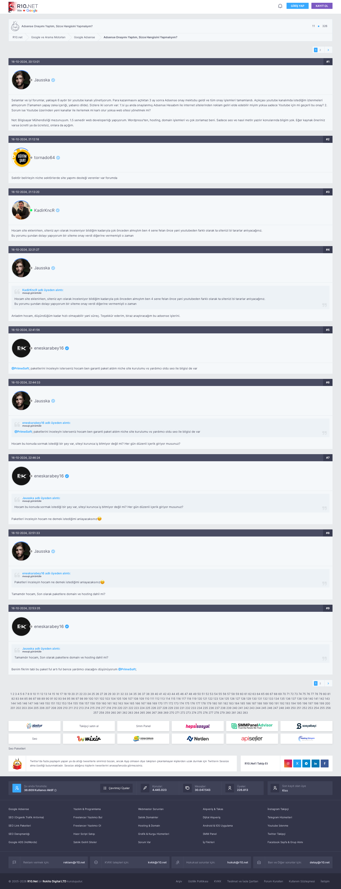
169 (154, 703)
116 (178, 698)
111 (152, 698)
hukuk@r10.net (237, 862)
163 (120, 703)
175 (187, 703)
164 (126, 703)
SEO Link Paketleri (19, 825)
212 (76, 708)
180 (214, 703)
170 (160, 703)
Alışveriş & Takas (213, 809)
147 (30, 703)
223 (136, 708)
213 (81, 708)
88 (39, 698)
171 (165, 703)
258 (101, 712)
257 (95, 712)
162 (114, 703)
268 (160, 712)
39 (152, 694)
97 (77, 698)
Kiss (285, 790)
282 (239, 712)
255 (322, 708)
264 (136, 712)
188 (259, 703)
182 (225, 703)
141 (316, 698)
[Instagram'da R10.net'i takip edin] (288, 763)
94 (64, 698)
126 (232, 698)
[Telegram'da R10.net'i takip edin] (306, 763)
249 (287, 708)
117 (184, 698)
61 (245, 694)
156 (81, 703)
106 (124, 698)
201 (12, 708)
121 (205, 698)
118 (189, 698)
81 (329, 694)
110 (147, 698)
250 (293, 708)
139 (305, 698)
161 (109, 703)
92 (55, 698)
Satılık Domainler (148, 817)
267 (154, 712)
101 (96, 698)
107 (130, 698)
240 (234, 708)
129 (248, 698)
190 (271, 703)
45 (177, 694)
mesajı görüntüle (31, 292)
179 (209, 703)
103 (107, 698)
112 (157, 698)
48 (190, 694)
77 (312, 694)
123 (215, 698)
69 (280, 694)
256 (328, 708)
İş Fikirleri (209, 842)
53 (211, 694)
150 (47, 703)
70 (284, 694)
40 (156, 694)
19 (69, 694)
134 (276, 698)
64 (258, 694)
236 (211, 708)
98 (81, 698)
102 (101, 698)
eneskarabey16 (49, 348)
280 (228, 712)
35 (135, 694)
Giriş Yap (297, 5)
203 (24, 708)
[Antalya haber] (143, 739)
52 (207, 694)
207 (47, 708)
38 (148, 694)
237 (217, 708)
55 (220, 694)
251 (299, 708)
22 (80, 694)
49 (195, 694)
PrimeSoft (21, 368)
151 (53, 703)
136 (288, 698)
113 (162, 698)
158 (92, 703)
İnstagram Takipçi (278, 809)
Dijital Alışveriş (211, 817)
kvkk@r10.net (157, 862)
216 (98, 708)
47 (186, 694)
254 (316, 708)
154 (69, 703)
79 (320, 694)
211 (70, 708)
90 (47, 698)
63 (254, 694)
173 (176, 703)
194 (293, 703)
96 (73, 698)
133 (270, 698)
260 (113, 712)
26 (97, 694)
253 (310, 708)
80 (325, 694)
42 (164, 694)
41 (160, 694)
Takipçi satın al (88, 726)
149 (41, 703)
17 (61, 694)
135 (282, 698)
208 (53, 708)
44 (173, 694)
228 (164, 708)
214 (86, 708)
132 (265, 698)
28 (105, 694)
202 (18, 708)
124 (221, 698)
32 (122, 694)
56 (224, 694)
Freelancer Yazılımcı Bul (87, 817)
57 (228, 694)
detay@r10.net (320, 862)
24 (89, 694)
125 (226, 698)
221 (125, 708)
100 (90, 698)
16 (57, 694)
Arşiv (179, 881)
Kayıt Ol (322, 5)
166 (137, 703)
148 (36, 703)
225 (147, 708)
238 (223, 708)
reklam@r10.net (74, 862)
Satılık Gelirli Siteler (85, 842)
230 (176, 708)
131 (260, 698)
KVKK (217, 881)
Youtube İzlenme (278, 825)
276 (205, 712)
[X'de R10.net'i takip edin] (297, 763)
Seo (34, 738)
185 (242, 703)
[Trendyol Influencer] (89, 739)
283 (245, 712)
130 (254, 698)
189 (265, 703)
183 (231, 703)
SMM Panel (210, 833)
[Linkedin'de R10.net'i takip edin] (315, 763)
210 (65, 708)
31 (118, 694)
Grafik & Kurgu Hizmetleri (153, 833)
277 (211, 712)
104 (113, 698)
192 (282, 703)
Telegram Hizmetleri (280, 817)
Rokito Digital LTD (54, 881)
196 (304, 703)
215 (92, 708)
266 (148, 712)
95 (68, 698)
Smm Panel (143, 726)
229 (170, 708)
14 (49, 694)
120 (199, 698)
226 (153, 708)
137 (293, 698)
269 (166, 712)
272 (182, 712)
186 (248, 703)
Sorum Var (144, 842)
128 (243, 698)
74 (300, 694)
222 (130, 708)
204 (30, 708)
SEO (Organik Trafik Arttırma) (26, 817)
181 (220, 703)
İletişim (325, 881)
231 (182, 708)
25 (93, 694)
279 (222, 712)
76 (308, 694)
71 (288, 694)
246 (269, 708)
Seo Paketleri (16, 748)
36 (139, 694)
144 (13, 703)
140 (310, 698)
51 (203, 694)
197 (310, 703)
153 (64, 703)
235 (205, 708)
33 (126, 694)
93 (60, 698)
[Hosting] (34, 726)
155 (75, 703)
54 (216, 694)
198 (316, 703)
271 (177, 712)
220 (119, 708)
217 (103, 708)
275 (199, 712)
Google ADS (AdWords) (22, 842)
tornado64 (44, 157)
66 (267, 694)
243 (252, 708)
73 (296, 694)
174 (181, 703)
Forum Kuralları (273, 881)
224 (142, 708)
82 (13, 698)
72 (292, 694)
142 (321, 698)
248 (281, 708)
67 (271, 694)
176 (192, 703)
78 (316, 694)
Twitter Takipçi (276, 833)
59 (237, 694)
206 (42, 708)
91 (51, 698)
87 (34, 698)
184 (236, 703)
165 (131, 703)
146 (24, 703)
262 (124, 712)
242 (246, 708)
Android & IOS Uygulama (218, 825)
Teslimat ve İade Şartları (242, 881)
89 (43, 698)
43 (169, 694)
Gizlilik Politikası (198, 881)
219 (114, 708)
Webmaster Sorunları (151, 809)
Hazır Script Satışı (84, 833)
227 (159, 708)
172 (171, 703)
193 (287, 703)
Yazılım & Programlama (87, 809)
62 (250, 694)
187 (254, 703)
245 (263, 708)
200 (327, 703)
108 (135, 698)
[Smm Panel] (198, 726)
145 (19, 703)
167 (143, 703)
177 (198, 703)
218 (108, 708)
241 (240, 708)
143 (327, 698)
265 (142, 712)
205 (36, 708)
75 (304, 694)
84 (21, 698)
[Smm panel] (252, 726)
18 (65, 694)
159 (98, 703)
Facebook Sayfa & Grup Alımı (285, 842)
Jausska (42, 80)
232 (187, 708)
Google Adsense (18, 809)
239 (228, 708)
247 (275, 708)
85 (26, 698)
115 (173, 698)
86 (30, 698)
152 (58, 703)
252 (304, 708)
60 (242, 694)
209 (59, 708)
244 (257, 708)
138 (299, 698)
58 (233, 694)
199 (321, 703)
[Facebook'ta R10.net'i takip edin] (325, 763)
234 (199, 708)
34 (130, 694)
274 (194, 712)
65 (263, 694)
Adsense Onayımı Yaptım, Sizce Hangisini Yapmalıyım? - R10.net (23, 7)
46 (182, 694)
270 (171, 712)
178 (203, 703)
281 (233, 712)
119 (194, 698)
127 (237, 698)
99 (86, 698)
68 (275, 694)
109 (141, 698)
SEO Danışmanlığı (19, 833)
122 (210, 698)
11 (38, 694)
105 (118, 698)
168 (148, 703)
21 (77, 694)
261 (119, 712)
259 (107, 712)
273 (188, 712)
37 (143, 694)
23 (85, 694)
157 (86, 703)
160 (103, 703)
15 (53, 694)
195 (299, 703)
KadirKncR (44, 210)
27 (101, 694)
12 (41, 694)
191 (276, 703)
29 (109, 694)
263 (130, 712)
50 (199, 694)
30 (114, 694)
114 (168, 698)
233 (193, 708)
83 (17, 698)
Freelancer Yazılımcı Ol (87, 825)
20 (73, 694)
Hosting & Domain (149, 825)
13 (45, 694)
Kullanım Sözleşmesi (302, 881)
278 (216, 712)
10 (34, 694)
